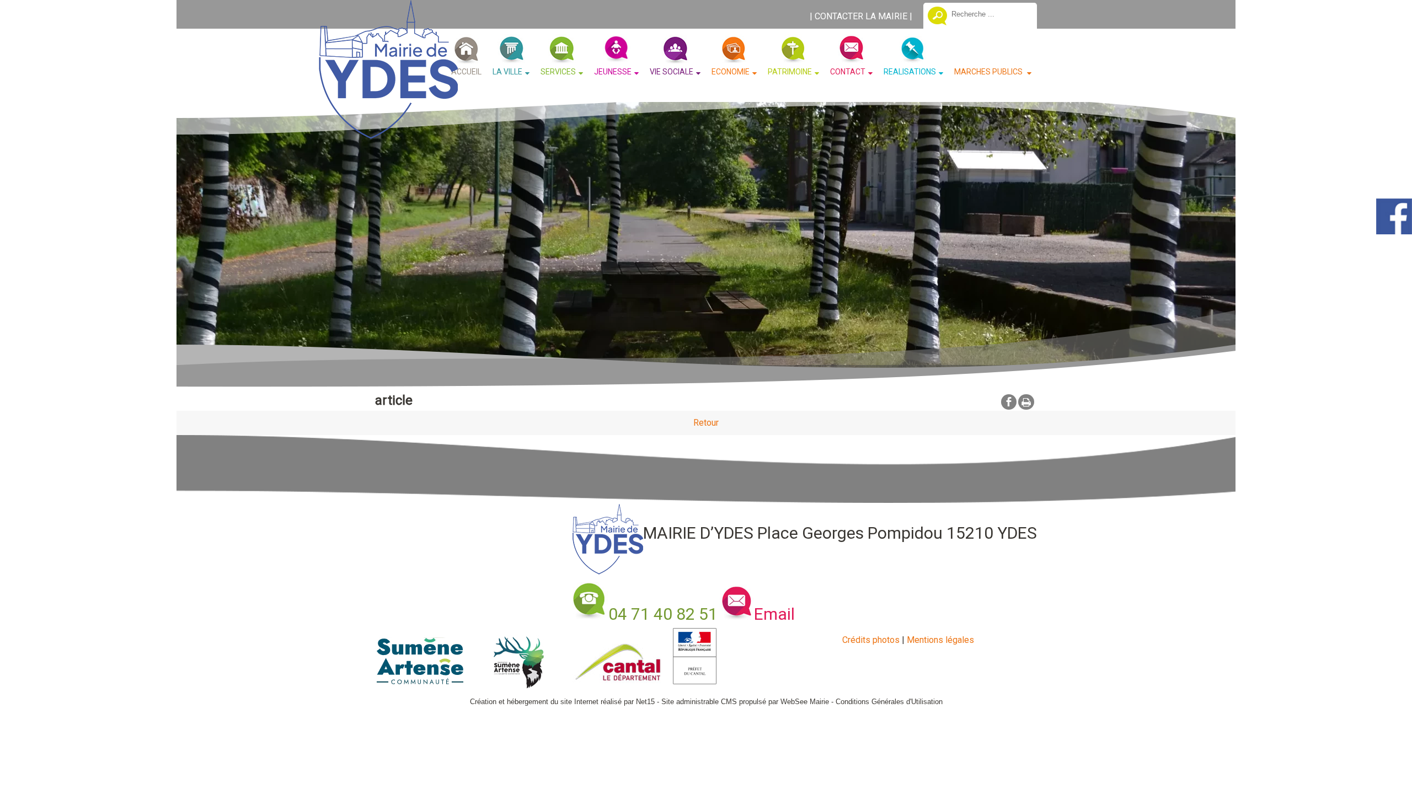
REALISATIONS (910, 71)
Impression (1026, 402)
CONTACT (847, 71)
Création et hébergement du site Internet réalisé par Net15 (562, 702)
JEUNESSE (613, 71)
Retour (706, 422)
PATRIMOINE (790, 71)
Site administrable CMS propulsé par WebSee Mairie (745, 702)
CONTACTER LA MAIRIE (861, 16)
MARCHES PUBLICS (989, 71)
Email (774, 614)
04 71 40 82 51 (663, 614)
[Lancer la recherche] (937, 17)
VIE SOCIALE (671, 71)
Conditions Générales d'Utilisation (889, 702)
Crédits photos (871, 640)
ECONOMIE (731, 71)
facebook (1009, 401)
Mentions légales (940, 640)
